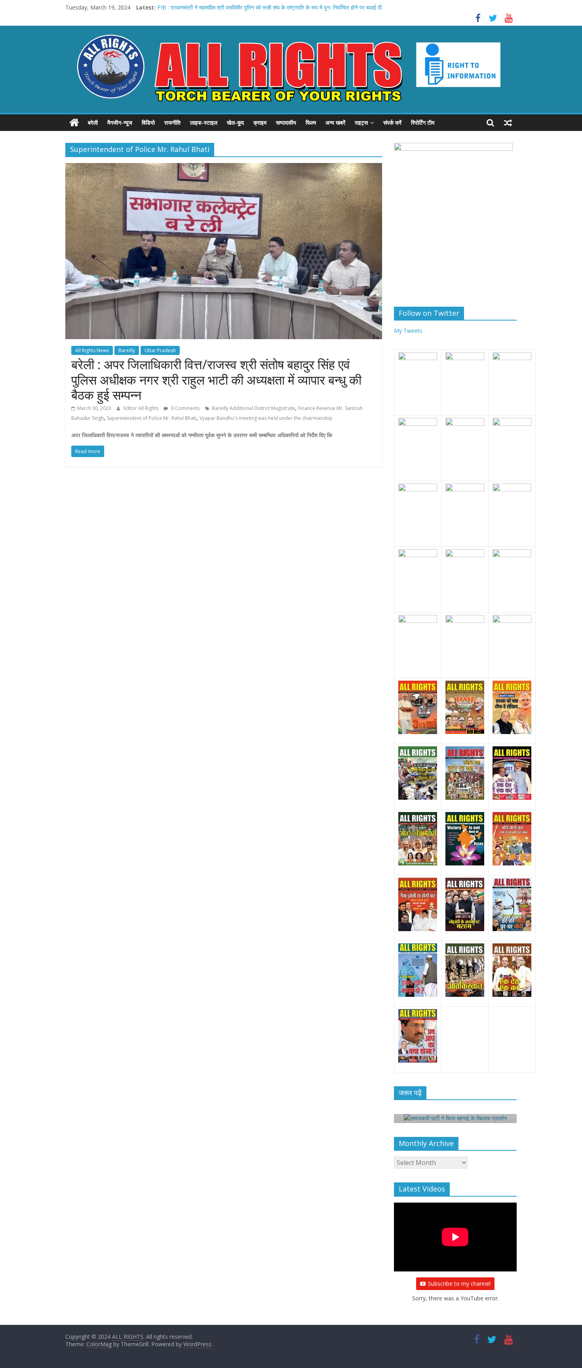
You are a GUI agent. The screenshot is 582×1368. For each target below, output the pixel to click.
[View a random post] (508, 122)
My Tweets (408, 330)
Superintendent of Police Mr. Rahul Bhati (151, 418)
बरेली (93, 122)
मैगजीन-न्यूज (119, 122)
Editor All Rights (142, 408)
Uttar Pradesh (160, 350)
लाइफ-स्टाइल (203, 122)
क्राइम (259, 122)
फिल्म (311, 122)
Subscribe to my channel (459, 1283)
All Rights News (92, 350)
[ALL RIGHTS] (74, 122)
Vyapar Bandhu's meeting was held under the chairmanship (266, 418)
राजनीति (172, 122)
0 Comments (185, 408)
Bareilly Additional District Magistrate (253, 408)
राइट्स (361, 122)
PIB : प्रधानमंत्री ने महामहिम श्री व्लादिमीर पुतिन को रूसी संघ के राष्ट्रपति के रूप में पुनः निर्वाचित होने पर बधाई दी (269, 7)
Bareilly (126, 350)
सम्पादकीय (286, 122)
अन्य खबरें (335, 122)
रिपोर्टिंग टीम (422, 122)
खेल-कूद (235, 122)
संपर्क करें (392, 122)
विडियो (148, 122)
